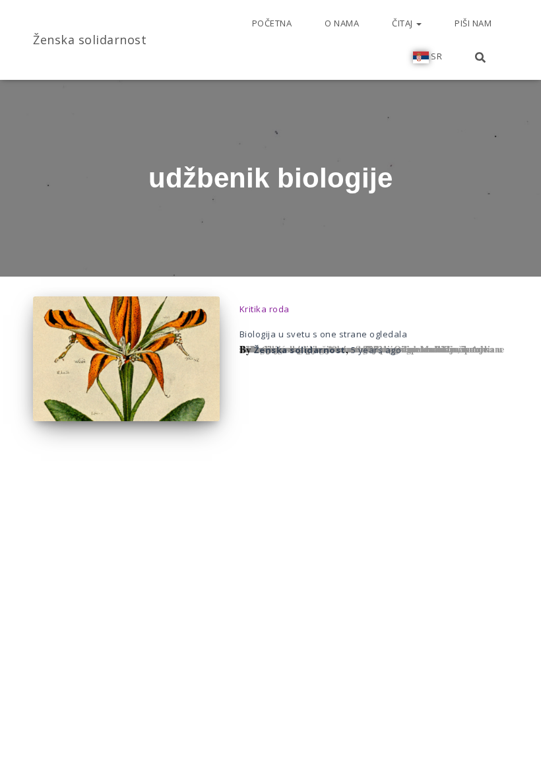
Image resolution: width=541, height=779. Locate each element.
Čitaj (403, 23)
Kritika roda (264, 309)
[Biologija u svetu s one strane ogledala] (126, 358)
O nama (342, 23)
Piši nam (473, 23)
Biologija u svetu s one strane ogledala (323, 334)
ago (376, 350)
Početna (272, 23)
